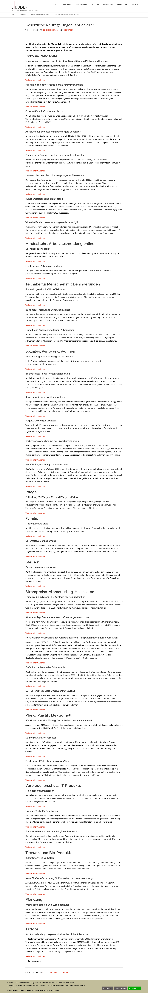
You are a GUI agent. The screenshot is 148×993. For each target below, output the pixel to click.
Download (108, 4)
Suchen (134, 4)
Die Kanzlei (81, 4)
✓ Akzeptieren (134, 988)
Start (56, 4)
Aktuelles (67, 4)
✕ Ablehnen (107, 988)
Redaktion (68, 30)
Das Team (95, 4)
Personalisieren (120, 988)
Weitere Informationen (35, 80)
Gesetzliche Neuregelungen (55, 973)
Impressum (122, 4)
